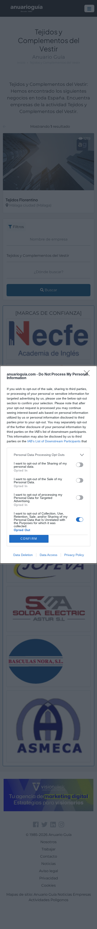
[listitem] (48, 454)
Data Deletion (23, 555)
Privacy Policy (74, 555)
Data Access (48, 555)
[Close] (88, 374)
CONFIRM (29, 538)
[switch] (79, 464)
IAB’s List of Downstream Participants (54, 441)
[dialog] (48, 464)
